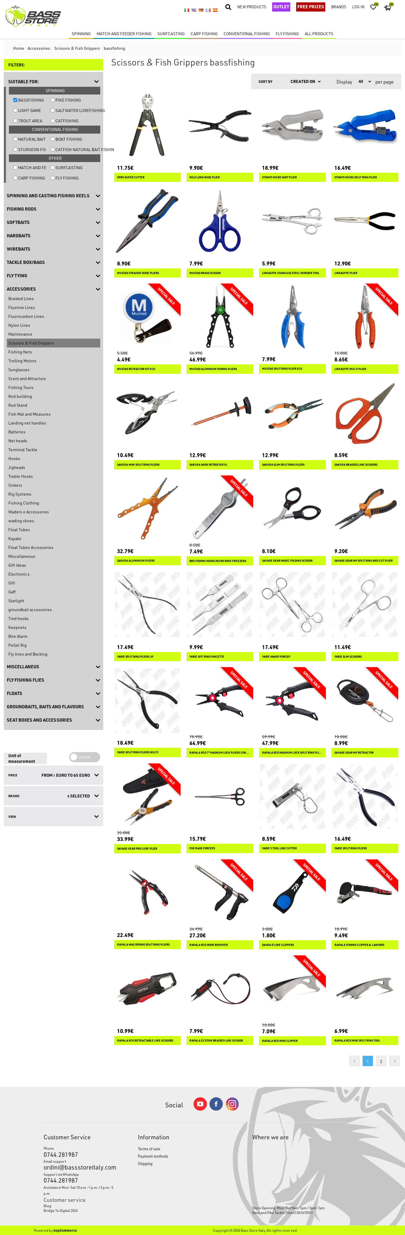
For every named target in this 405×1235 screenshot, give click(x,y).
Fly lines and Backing (27, 654)
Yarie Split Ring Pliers (350, 848)
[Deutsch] (201, 10)
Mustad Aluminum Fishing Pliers (213, 369)
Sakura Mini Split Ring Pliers (138, 464)
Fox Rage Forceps (202, 848)
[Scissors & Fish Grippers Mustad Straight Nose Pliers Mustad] (147, 221)
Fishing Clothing (23, 503)
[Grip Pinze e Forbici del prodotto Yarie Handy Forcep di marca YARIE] (292, 604)
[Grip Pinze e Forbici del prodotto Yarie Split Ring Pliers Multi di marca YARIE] (147, 700)
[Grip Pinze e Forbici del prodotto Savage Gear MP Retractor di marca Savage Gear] (364, 700)
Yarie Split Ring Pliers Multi (137, 752)
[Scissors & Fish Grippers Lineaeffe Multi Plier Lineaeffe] (364, 316)
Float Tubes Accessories (30, 547)
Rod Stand (17, 405)
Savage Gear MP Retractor (354, 752)
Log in (358, 6)
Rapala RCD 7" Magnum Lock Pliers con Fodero (219, 752)
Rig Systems (19, 494)
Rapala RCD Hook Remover (208, 944)
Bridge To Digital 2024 (61, 1210)
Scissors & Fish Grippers (31, 343)
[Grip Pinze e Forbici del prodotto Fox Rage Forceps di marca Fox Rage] (219, 796)
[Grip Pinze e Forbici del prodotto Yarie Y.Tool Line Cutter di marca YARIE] (292, 796)
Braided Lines (21, 298)
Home (18, 48)
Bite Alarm (18, 636)
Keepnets (17, 627)
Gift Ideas (17, 565)
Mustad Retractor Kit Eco (136, 369)
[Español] (215, 10)
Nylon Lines (19, 325)
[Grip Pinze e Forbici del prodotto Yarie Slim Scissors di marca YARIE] (364, 604)
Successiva (394, 1061)
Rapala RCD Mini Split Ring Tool (357, 1040)
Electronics (19, 574)
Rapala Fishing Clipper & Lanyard (359, 944)
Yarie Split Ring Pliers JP (135, 656)
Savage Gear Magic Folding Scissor (287, 560)
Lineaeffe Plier (345, 273)
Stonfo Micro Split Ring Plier (355, 177)
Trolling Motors (22, 360)
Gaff (12, 592)
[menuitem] (79, 1205)
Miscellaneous (21, 556)
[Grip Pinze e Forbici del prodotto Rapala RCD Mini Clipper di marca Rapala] (292, 988)
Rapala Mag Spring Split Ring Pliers (143, 944)
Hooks (14, 458)
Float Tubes (19, 529)
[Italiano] (186, 10)
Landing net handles (27, 423)
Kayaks (14, 538)
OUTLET (281, 6)
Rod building (20, 396)
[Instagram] (232, 1109)
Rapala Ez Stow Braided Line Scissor (216, 1040)
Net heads (17, 440)
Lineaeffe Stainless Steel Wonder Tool (290, 273)
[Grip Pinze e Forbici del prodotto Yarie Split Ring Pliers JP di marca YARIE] (147, 604)
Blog (47, 1205)
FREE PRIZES (310, 6)
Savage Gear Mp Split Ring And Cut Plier (363, 560)
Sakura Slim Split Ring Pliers (283, 464)
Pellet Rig (17, 645)
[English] (193, 10)
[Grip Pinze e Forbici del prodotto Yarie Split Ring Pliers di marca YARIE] (364, 796)
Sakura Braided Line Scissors (355, 464)
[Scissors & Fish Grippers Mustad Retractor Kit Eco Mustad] (147, 316)
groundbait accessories (30, 609)
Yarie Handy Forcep (276, 656)
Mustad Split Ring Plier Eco (282, 368)
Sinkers (15, 485)
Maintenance (20, 334)
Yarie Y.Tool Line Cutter (279, 848)
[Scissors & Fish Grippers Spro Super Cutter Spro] (147, 125)
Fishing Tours (21, 387)
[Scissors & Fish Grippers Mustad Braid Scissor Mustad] (219, 221)
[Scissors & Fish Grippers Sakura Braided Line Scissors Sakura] (364, 413)
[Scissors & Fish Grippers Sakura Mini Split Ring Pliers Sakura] (147, 413)
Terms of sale (149, 1148)
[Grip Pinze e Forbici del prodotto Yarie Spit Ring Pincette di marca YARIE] (219, 604)
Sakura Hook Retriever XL (208, 464)
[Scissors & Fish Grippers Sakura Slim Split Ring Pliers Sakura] (292, 413)
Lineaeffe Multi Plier (350, 369)
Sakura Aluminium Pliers (135, 560)
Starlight (16, 600)
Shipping (145, 1163)
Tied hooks (18, 618)
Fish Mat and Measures (29, 414)
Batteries (16, 432)
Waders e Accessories (28, 512)
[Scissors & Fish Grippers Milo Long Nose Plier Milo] (219, 125)
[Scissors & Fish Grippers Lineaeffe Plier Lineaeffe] (364, 221)
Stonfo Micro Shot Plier (279, 177)
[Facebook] (216, 1109)
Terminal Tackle (22, 449)
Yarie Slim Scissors (348, 656)
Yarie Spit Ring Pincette (206, 656)
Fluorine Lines (21, 307)
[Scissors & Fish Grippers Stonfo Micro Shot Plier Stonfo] (292, 125)
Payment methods (153, 1156)
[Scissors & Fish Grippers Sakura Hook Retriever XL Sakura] (219, 413)
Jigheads (16, 467)
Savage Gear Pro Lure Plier (137, 848)
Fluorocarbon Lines (26, 316)
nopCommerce (65, 1230)
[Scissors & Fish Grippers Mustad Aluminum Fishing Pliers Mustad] (219, 316)
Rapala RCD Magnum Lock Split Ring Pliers (292, 752)
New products (251, 6)
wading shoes (21, 520)
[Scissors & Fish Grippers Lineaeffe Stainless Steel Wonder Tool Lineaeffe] (292, 221)
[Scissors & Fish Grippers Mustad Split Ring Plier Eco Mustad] (292, 316)
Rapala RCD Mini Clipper (280, 1040)
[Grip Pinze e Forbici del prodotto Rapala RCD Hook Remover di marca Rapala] (219, 892)
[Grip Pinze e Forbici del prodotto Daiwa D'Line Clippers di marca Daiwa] (292, 892)
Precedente (354, 1061)
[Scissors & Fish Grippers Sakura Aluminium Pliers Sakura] (147, 508)
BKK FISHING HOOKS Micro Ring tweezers (217, 561)
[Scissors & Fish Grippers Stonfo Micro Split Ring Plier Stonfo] (364, 125)
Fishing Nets (20, 352)
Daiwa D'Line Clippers (278, 944)
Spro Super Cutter (130, 177)
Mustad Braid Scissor (205, 273)
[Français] (208, 10)
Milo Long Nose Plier (204, 177)
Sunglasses (19, 369)
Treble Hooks (20, 476)
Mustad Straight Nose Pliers (138, 273)
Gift (11, 583)
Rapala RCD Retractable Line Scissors (145, 1040)
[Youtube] (200, 1109)
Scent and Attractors (27, 378)
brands (338, 6)
